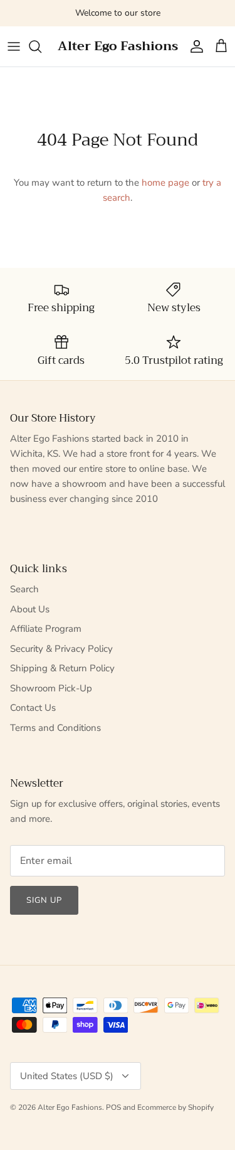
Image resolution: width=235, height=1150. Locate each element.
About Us (30, 609)
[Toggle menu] (14, 46)
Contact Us (33, 707)
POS (113, 1107)
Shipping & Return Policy (62, 668)
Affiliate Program (45, 628)
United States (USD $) (66, 1076)
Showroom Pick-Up (51, 688)
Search (24, 589)
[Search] (41, 46)
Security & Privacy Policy (61, 648)
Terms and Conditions (55, 727)
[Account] (193, 46)
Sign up (44, 900)
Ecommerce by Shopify (175, 1107)
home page (165, 182)
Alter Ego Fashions (70, 1107)
